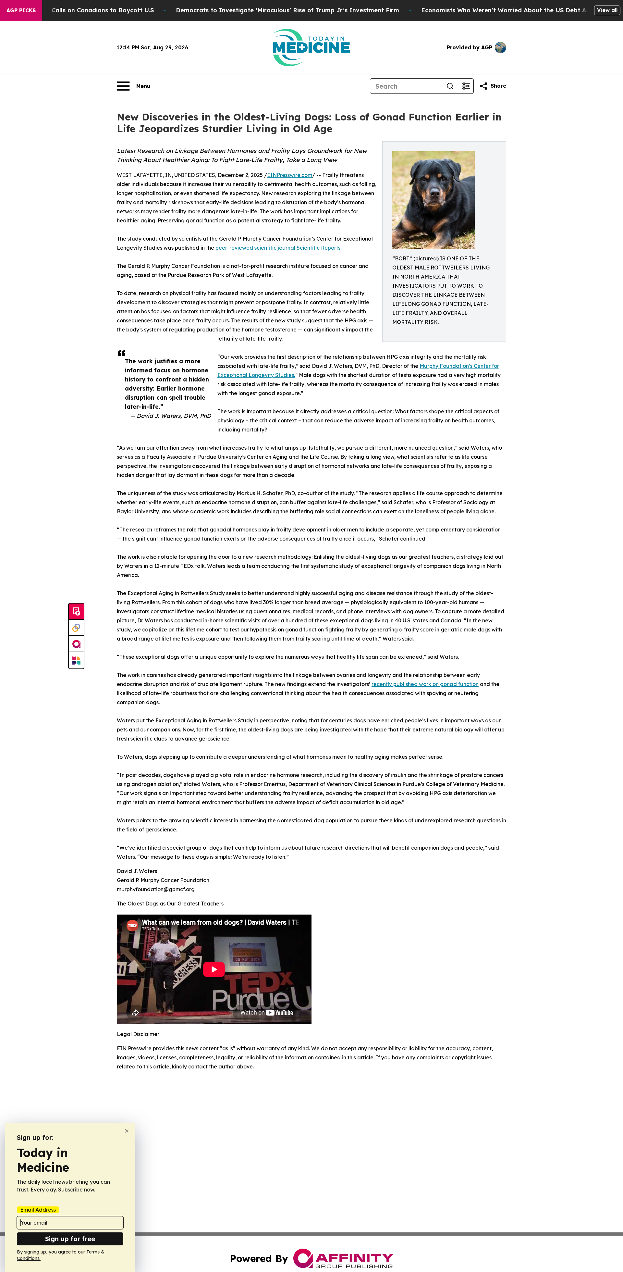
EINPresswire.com (289, 175)
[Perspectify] (76, 628)
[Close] (127, 1131)
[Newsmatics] (76, 660)
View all (607, 10)
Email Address (38, 1209)
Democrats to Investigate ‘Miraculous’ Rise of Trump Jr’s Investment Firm (287, 10)
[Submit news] (76, 612)
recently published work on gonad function (425, 684)
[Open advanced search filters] (465, 86)
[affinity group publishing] (76, 644)
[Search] (450, 86)
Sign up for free (70, 1239)
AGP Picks (21, 10)
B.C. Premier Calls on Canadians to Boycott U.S (84, 10)
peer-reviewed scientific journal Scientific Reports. (278, 247)
